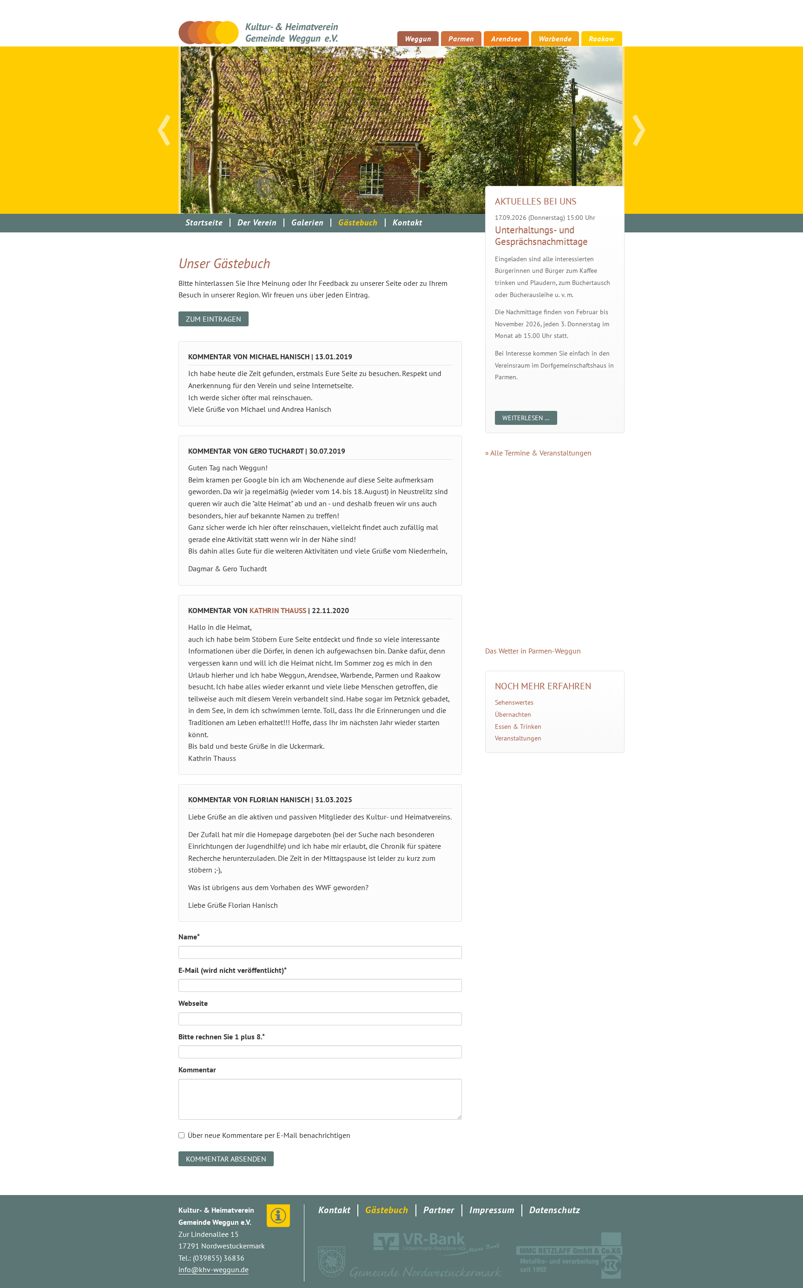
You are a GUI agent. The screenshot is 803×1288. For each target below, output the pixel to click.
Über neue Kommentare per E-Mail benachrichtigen (269, 1135)
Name (194, 936)
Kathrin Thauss (278, 610)
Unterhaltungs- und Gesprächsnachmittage (541, 236)
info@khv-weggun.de (213, 1269)
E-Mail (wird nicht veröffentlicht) (232, 970)
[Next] (638, 130)
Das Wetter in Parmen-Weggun (533, 650)
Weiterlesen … (529, 419)
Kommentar (197, 1069)
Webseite (193, 1003)
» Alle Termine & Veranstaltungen (538, 452)
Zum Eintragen (213, 319)
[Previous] (164, 130)
